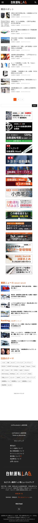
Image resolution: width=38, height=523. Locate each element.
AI (17, 374)
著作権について (15, 456)
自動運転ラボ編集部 (15, 17)
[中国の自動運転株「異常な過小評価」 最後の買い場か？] (5, 288)
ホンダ (12, 362)
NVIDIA (16, 370)
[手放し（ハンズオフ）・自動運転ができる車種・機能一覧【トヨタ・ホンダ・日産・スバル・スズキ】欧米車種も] (5, 335)
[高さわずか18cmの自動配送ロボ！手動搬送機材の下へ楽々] (5, 32)
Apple (21, 370)
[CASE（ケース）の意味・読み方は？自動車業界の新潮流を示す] (5, 326)
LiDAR (18, 377)
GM (3, 370)
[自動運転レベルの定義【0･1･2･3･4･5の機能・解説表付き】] (5, 343)
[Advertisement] (19, 405)
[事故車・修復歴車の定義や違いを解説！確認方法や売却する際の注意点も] (5, 297)
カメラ (23, 377)
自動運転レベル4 (26, 381)
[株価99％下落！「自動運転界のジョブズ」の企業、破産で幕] (5, 351)
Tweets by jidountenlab (19, 435)
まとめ (9, 385)
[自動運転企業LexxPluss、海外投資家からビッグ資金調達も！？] (5, 82)
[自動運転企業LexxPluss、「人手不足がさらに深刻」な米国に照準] (5, 57)
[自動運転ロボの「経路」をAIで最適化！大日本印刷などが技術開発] (5, 49)
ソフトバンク (19, 362)
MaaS (29, 374)
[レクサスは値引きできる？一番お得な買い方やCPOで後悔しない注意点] (5, 305)
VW (11, 370)
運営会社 (13, 445)
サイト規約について (16, 448)
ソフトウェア (23, 374)
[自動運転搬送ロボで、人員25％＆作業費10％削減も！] (5, 90)
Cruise (7, 370)
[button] (35, 2)
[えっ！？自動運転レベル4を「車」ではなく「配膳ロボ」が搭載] (5, 65)
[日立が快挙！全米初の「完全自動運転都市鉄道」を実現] (5, 40)
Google (23, 366)
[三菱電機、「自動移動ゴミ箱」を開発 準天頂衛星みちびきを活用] (5, 73)
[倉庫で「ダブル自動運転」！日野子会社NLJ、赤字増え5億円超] (5, 24)
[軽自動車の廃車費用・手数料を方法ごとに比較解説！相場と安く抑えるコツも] (5, 314)
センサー (12, 377)
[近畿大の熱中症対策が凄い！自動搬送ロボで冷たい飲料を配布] (5, 15)
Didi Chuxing (5, 374)
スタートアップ (31, 377)
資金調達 (4, 385)
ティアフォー (28, 362)
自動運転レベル (6, 381)
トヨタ (3, 362)
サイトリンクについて (17, 453)
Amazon (26, 370)
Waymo (28, 366)
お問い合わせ (14, 461)
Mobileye (12, 374)
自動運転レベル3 (15, 381)
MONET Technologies (13, 366)
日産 (8, 362)
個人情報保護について (17, 451)
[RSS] (19, 509)
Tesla (33, 366)
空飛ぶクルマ (5, 377)
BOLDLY (4, 366)
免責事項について (15, 459)
